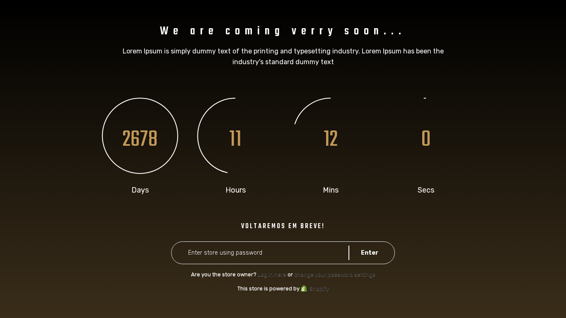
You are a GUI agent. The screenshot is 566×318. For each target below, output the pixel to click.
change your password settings (334, 274)
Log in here (272, 274)
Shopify (319, 288)
